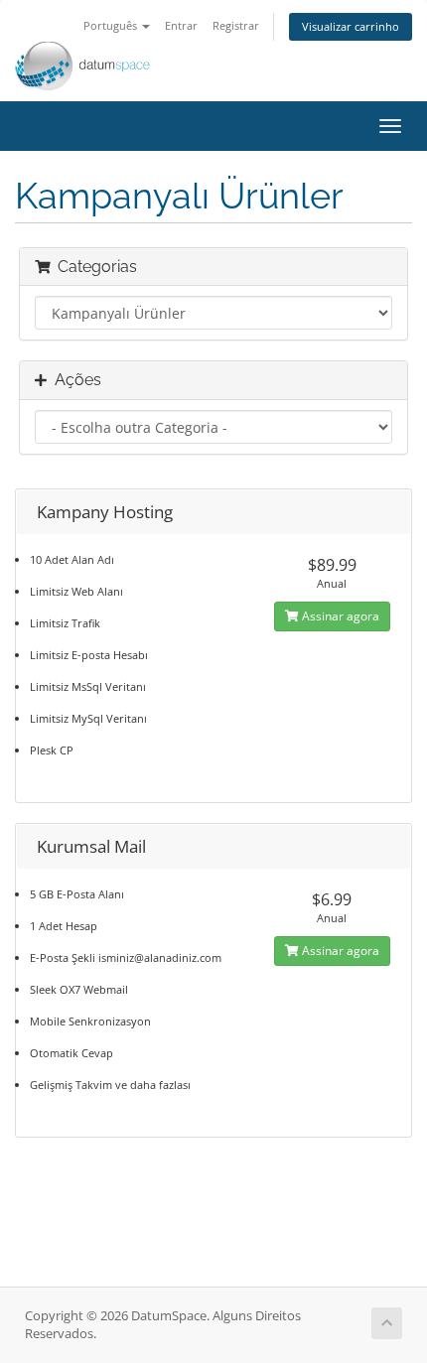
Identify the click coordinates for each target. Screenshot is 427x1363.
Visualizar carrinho (350, 26)
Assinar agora (339, 616)
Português (111, 25)
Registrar (236, 25)
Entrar (181, 25)
